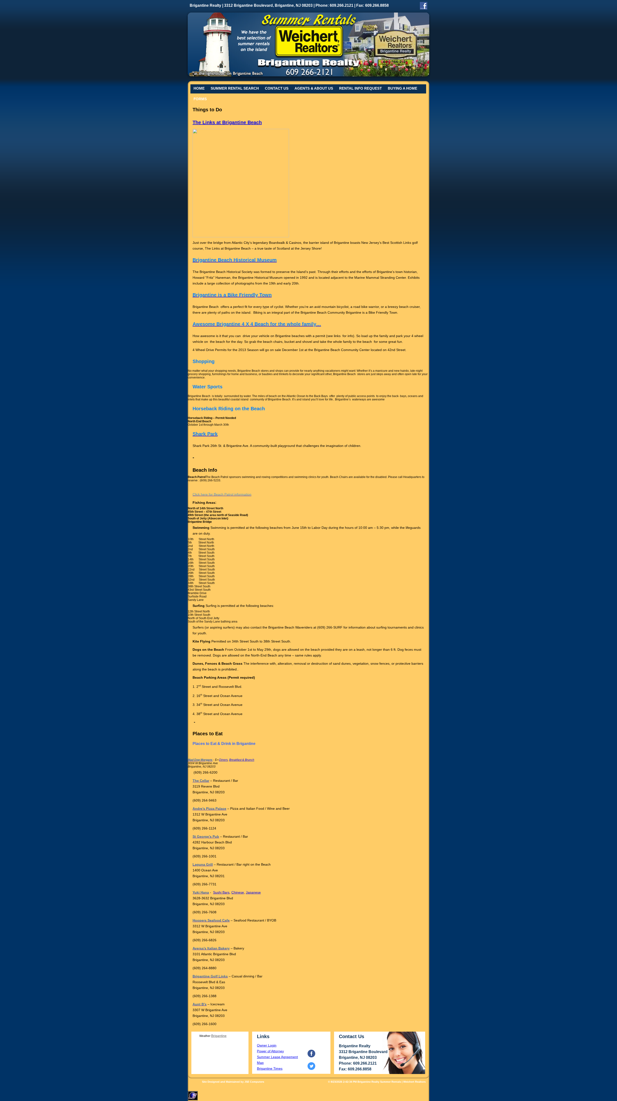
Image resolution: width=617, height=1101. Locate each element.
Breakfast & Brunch (241, 760)
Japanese (253, 892)
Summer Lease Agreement (277, 1057)
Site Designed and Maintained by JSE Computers (233, 1081)
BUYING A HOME (402, 88)
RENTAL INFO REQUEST (360, 88)
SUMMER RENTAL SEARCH (235, 88)
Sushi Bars (221, 892)
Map (260, 1063)
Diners (223, 760)
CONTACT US (276, 88)
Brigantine (219, 1036)
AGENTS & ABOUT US (314, 88)
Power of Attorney (270, 1051)
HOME (199, 88)
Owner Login (266, 1045)
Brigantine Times (269, 1068)
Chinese (237, 892)
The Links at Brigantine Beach (227, 122)
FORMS (200, 99)
